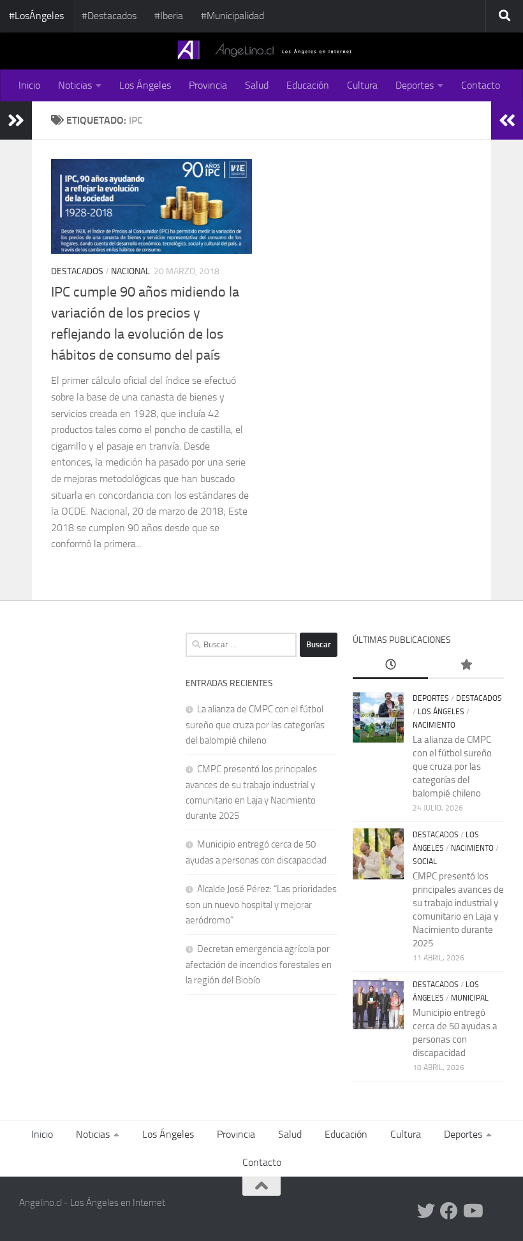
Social (425, 861)
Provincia (208, 85)
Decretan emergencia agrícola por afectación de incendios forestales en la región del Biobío (259, 964)
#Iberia (168, 16)
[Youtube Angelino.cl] (472, 1211)
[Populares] (466, 665)
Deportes (414, 85)
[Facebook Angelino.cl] (449, 1211)
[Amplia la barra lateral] (16, 120)
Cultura (362, 85)
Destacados (77, 271)
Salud (257, 85)
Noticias (75, 85)
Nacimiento (434, 725)
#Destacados (109, 16)
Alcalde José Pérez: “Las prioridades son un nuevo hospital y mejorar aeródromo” (261, 904)
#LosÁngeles (36, 16)
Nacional (130, 271)
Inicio (29, 85)
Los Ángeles (145, 85)
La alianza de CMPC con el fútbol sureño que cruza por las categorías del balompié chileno (255, 724)
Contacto (480, 85)
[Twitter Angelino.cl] (426, 1211)
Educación (307, 85)
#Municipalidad (232, 16)
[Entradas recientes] (391, 665)
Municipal (470, 998)
